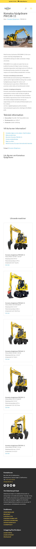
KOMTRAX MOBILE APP (10, 518)
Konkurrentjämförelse (12, 139)
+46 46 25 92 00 (10, 479)
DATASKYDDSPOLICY (10, 522)
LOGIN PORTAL (8, 533)
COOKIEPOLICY (8, 524)
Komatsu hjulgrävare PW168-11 (15, 351)
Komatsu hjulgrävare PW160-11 (15, 303)
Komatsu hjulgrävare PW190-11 (15, 397)
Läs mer (7, 265)
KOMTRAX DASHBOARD (11, 520)
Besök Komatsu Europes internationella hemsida (19, 143)
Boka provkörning (10, 135)
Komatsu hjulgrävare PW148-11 (15, 255)
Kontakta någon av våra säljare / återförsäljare (18, 133)
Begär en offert (10, 141)
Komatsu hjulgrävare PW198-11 (15, 445)
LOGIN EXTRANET (9, 535)
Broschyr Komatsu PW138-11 (14, 137)
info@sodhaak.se (8, 481)
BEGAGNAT (7, 514)
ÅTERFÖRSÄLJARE (9, 512)
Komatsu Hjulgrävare (13, 19)
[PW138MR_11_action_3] (18, 47)
